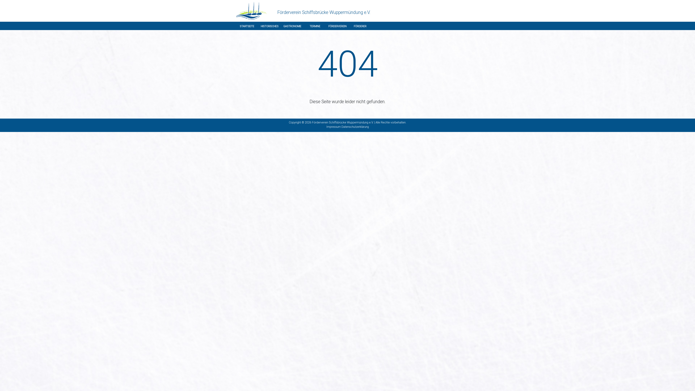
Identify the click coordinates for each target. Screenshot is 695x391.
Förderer (360, 26)
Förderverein (337, 26)
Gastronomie (292, 26)
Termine (315, 26)
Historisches (270, 26)
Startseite (247, 26)
